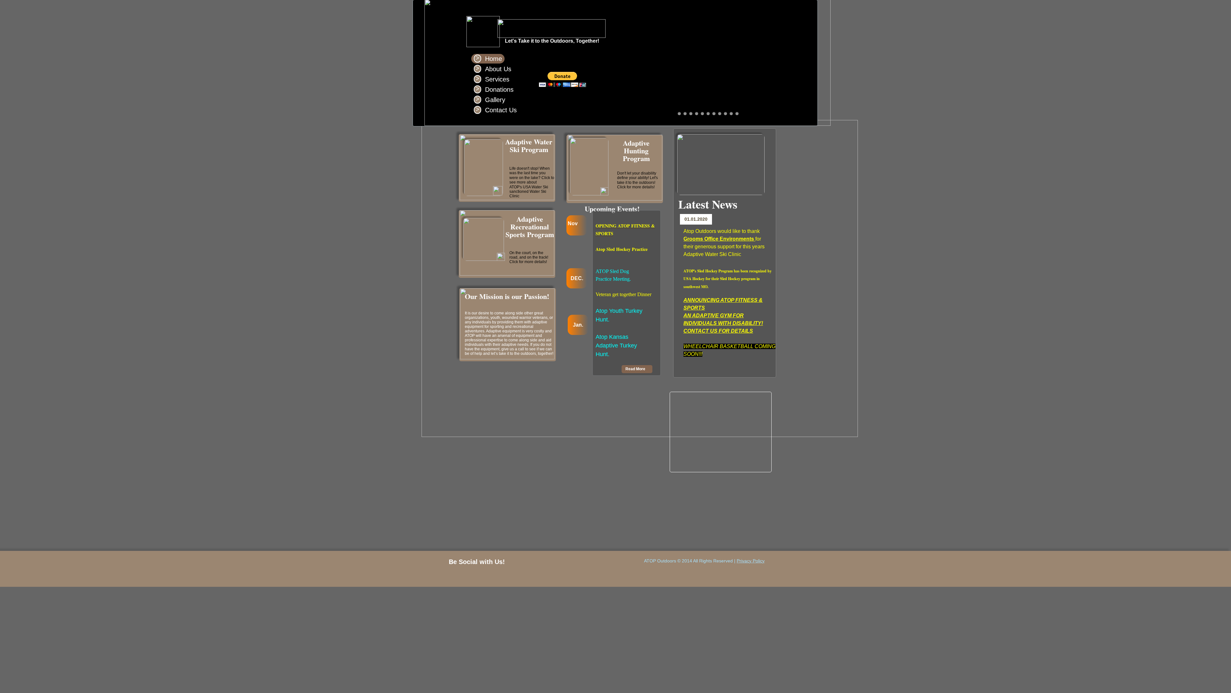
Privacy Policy (751, 560)
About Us (498, 69)
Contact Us (501, 110)
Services (497, 79)
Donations (499, 89)
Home (493, 58)
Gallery (495, 99)
